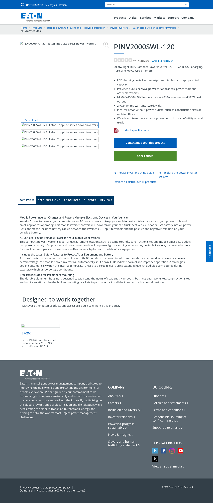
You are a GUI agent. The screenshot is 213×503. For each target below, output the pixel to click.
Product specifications (134, 130)
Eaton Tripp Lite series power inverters (154, 27)
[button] (145, 156)
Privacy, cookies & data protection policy (45, 487)
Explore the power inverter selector (178, 174)
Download (31, 120)
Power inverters (119, 27)
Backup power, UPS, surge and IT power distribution (76, 27)
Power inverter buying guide (136, 172)
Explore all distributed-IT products (135, 182)
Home (24, 27)
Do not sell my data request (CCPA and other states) (52, 490)
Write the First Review (162, 61)
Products (37, 27)
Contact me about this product (145, 142)
